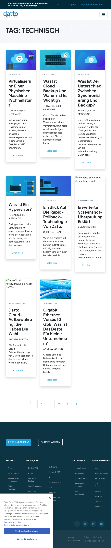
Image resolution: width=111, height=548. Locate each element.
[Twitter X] (85, 524)
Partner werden (50, 442)
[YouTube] (101, 524)
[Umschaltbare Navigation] (103, 14)
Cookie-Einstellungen (73, 539)
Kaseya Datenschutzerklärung (16, 525)
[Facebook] (77, 524)
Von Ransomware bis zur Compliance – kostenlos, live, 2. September (27, 4)
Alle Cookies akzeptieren (26, 531)
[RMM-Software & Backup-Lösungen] (10, 14)
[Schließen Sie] (50, 498)
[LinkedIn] (93, 524)
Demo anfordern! (18, 442)
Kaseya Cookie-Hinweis (13, 522)
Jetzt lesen (17, 155)
